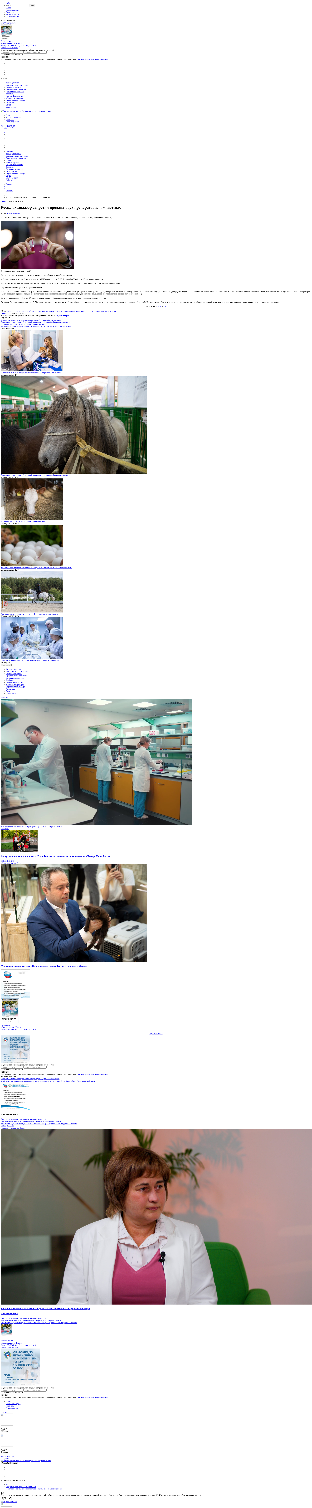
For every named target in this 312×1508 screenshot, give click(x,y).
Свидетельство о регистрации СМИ (21, 1487)
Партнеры (10, 12)
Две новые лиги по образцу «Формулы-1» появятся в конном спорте (29, 614)
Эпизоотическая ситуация (17, 85)
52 (7, 57)
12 (3, 57)
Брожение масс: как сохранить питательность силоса (23, 324)
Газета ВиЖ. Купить (9, 48)
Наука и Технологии (14, 96)
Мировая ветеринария (15, 98)
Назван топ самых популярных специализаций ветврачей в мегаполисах (31, 320)
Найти (32, 5)
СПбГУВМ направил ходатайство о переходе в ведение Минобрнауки (30, 660)
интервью (5, 697)
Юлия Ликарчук (14, 213)
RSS (7, 1484)
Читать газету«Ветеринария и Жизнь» (11, 42)
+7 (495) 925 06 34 (8, 1456)
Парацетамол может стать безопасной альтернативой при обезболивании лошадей (35, 322)
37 (7, 1072)
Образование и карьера (15, 100)
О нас (8, 8)
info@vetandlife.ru (8, 23)
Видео (8, 105)
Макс (159, 306)
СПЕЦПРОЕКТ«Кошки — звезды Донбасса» (13, 862)
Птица (8, 160)
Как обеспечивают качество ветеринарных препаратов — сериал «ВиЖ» (31, 826)
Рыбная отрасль (12, 162)
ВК (165, 306)
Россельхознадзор (13, 10)
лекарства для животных (73, 311)
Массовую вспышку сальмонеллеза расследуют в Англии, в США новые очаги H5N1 (36, 326)
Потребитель (11, 171)
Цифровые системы (14, 87)
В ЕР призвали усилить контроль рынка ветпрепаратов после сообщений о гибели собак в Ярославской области (48, 1081)
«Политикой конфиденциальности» (93, 59)
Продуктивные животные (16, 89)
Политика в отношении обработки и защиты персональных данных (34, 1489)
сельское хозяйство (108, 311)
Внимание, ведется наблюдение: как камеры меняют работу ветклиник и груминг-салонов (39, 1124)
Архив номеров (12, 14)
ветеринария (12, 311)
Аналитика (10, 102)
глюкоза (59, 311)
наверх (4, 1412)
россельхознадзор (92, 311)
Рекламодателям (12, 16)
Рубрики (10, 3)
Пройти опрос (63, 315)
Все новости (11, 107)
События (9, 180)
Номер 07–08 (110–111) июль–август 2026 (18, 45)
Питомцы (5, 829)
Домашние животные (15, 92)
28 (6, 1395)
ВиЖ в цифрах (12, 178)
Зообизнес (10, 94)
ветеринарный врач (27, 311)
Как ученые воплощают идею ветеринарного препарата (24, 1119)
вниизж (52, 311)
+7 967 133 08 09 (8, 126)
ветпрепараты (42, 311)
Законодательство (13, 83)
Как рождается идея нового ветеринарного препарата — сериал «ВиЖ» (31, 1121)
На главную (6, 665)
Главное (9, 151)
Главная (9, 184)
